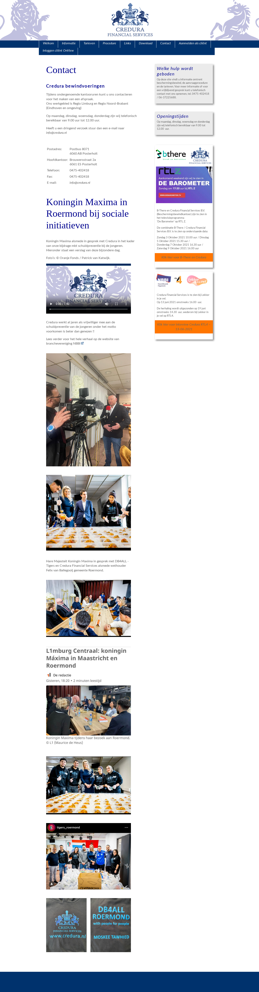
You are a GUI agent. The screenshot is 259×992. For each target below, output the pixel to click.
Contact (165, 43)
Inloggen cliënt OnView (58, 50)
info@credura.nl (80, 182)
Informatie (69, 43)
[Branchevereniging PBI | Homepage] (80, 343)
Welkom (48, 43)
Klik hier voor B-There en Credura (183, 257)
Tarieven (89, 43)
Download (145, 43)
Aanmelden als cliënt (193, 43)
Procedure (109, 43)
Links (127, 43)
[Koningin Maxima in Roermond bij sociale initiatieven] (82, 343)
